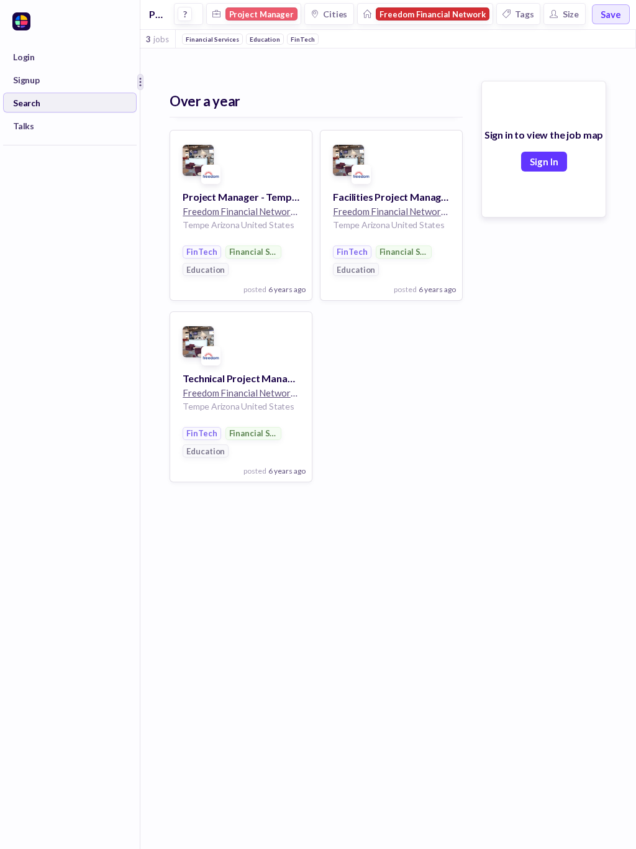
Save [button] (611, 14)
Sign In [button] (544, 161)
